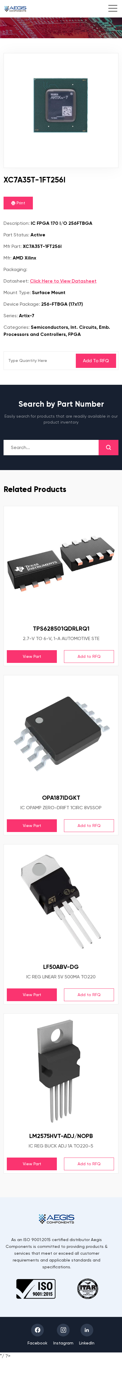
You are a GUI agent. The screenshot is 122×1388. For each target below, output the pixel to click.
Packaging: (15, 269)
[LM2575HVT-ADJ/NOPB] (61, 1071)
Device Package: (22, 304)
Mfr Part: (13, 246)
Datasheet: (16, 281)
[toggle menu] (110, 9)
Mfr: (8, 258)
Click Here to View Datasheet (63, 281)
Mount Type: (17, 292)
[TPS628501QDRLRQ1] (61, 563)
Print (20, 203)
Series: (11, 315)
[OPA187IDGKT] (61, 732)
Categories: (17, 327)
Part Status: (16, 235)
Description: (17, 223)
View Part (32, 656)
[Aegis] (15, 8)
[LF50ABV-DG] (61, 901)
